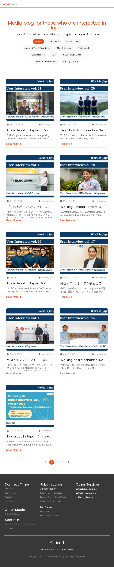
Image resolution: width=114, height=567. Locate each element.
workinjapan (48, 124)
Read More (12, 143)
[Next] (68, 462)
